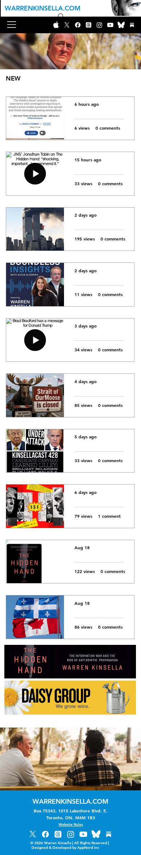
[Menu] (12, 24)
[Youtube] (110, 25)
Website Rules (71, 824)
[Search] (61, 16)
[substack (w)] (132, 25)
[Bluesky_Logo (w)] (121, 25)
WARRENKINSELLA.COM (43, 8)
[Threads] (88, 25)
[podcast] (56, 25)
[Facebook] (77, 25)
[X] (66, 25)
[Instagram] (99, 25)
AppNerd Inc (92, 847)
